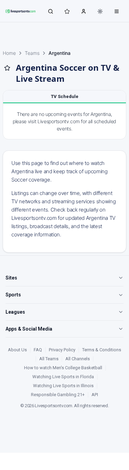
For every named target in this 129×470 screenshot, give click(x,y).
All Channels (77, 358)
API (95, 394)
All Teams (48, 358)
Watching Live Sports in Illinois (63, 385)
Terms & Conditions (101, 349)
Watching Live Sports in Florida (63, 376)
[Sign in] (83, 11)
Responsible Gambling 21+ (58, 394)
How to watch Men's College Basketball (63, 367)
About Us (17, 349)
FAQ (38, 349)
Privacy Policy (62, 349)
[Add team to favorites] (7, 67)
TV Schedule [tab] (64, 96)
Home (9, 53)
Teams (32, 53)
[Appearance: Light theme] (100, 11)
